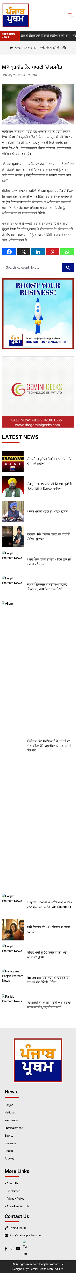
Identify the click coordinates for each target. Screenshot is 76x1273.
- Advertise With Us (17, 1206)
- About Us (12, 1183)
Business (10, 1143)
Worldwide (11, 1120)
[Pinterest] (52, 251)
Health (9, 1151)
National (10, 1112)
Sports (9, 1135)
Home (16, 47)
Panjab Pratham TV (51, 1264)
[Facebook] (9, 251)
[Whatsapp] (67, 251)
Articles (9, 1158)
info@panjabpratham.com (26, 1235)
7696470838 (18, 1228)
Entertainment (14, 1128)
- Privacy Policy (14, 1198)
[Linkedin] (38, 251)
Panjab (27, 47)
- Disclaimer (12, 1191)
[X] (23, 251)
